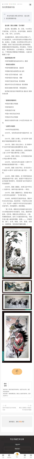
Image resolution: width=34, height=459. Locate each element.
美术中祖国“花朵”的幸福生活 (9, 409)
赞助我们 (17, 449)
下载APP (17, 444)
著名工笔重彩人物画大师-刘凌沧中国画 (25, 409)
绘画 (15, 4)
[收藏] (30, 4)
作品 (11, 4)
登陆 (20, 422)
